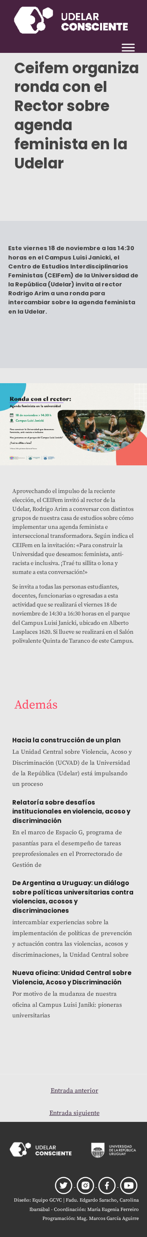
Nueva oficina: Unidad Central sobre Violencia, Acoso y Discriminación (71, 977)
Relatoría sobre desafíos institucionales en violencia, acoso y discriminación (71, 811)
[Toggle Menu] (128, 47)
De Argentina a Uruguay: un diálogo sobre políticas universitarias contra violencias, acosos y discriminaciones (73, 897)
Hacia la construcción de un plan (66, 740)
